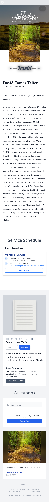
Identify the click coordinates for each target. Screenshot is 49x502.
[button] (24, 447)
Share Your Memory (15, 381)
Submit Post (24, 421)
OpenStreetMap (27, 495)
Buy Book (24, 347)
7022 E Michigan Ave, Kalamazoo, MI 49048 (27, 266)
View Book (12, 347)
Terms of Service (31, 492)
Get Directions (24, 270)
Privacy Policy (17, 492)
